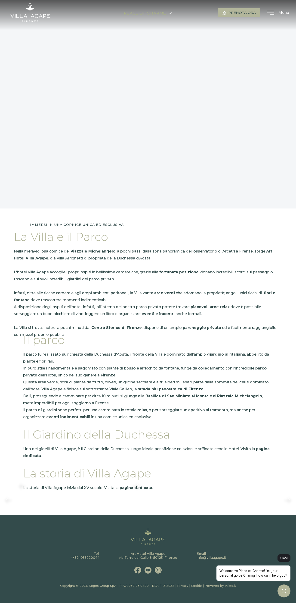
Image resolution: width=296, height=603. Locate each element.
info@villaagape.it (211, 558)
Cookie (196, 585)
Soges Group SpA (103, 585)
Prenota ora (242, 12)
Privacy (182, 585)
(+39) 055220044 (85, 558)
